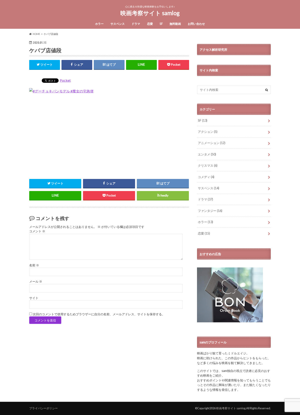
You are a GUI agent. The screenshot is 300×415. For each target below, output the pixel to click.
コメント (37, 231)
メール (35, 281)
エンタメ (207, 154)
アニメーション (211, 143)
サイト (33, 298)
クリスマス (207, 165)
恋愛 (150, 23)
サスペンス (117, 23)
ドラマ (136, 23)
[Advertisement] (109, 136)
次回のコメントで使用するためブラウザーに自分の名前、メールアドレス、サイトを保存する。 (99, 314)
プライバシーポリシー (43, 408)
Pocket (65, 80)
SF (161, 23)
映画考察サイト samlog (150, 12)
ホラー (99, 23)
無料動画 (175, 23)
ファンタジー (210, 211)
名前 (34, 265)
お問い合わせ (196, 23)
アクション (207, 132)
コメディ (206, 177)
